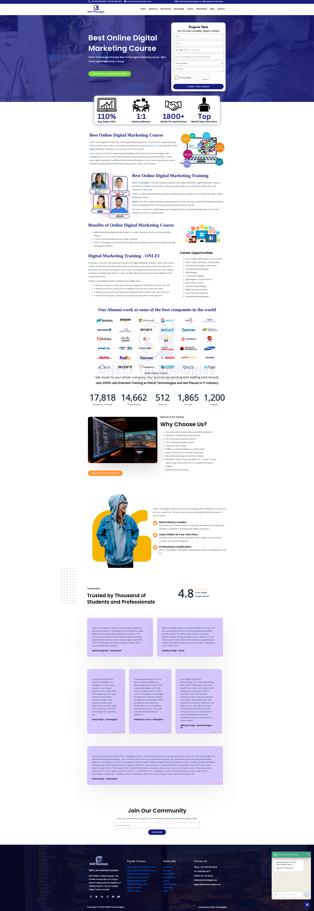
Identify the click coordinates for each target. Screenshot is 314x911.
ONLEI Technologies (140, 182)
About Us (153, 9)
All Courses (165, 9)
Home (143, 9)
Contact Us (168, 867)
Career (190, 9)
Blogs (165, 891)
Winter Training (133, 891)
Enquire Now (168, 874)
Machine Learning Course (137, 877)
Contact (221, 9)
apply (152, 273)
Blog (212, 9)
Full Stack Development (137, 880)
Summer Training (134, 887)
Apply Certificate (170, 884)
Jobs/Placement (170, 877)
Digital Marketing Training (150, 145)
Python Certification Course (138, 874)
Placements (201, 9)
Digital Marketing (97, 153)
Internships (179, 9)
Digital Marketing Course (137, 884)
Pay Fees (167, 870)
